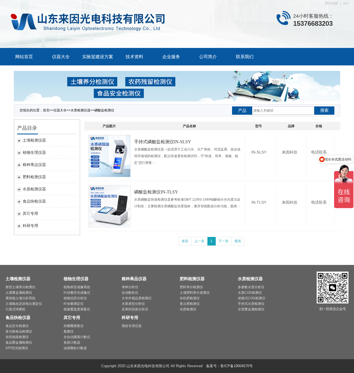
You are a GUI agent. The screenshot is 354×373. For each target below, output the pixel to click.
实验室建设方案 (97, 56)
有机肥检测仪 (190, 298)
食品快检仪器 (18, 317)
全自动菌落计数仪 (77, 337)
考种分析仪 (130, 287)
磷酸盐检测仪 (104, 110)
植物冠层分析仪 (75, 298)
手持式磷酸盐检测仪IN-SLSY (162, 141)
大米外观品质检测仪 (137, 298)
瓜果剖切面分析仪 (135, 309)
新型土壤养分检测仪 (20, 287)
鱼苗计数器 (72, 342)
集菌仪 (69, 331)
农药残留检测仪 (17, 337)
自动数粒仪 (130, 293)
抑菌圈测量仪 (74, 326)
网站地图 (331, 3)
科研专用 (130, 317)
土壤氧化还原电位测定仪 (24, 304)
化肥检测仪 (188, 309)
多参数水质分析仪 (251, 287)
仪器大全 (61, 56)
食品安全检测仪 (17, 326)
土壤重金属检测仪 (19, 293)
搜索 (324, 110)
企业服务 (171, 56)
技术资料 (134, 56)
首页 (185, 241)
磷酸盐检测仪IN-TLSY (156, 192)
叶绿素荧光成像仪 (77, 293)
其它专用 (72, 317)
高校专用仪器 (132, 326)
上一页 (199, 241)
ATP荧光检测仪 (17, 348)
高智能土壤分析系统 (20, 298)
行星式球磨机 (15, 309)
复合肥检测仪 (190, 304)
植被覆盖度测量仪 (77, 309)
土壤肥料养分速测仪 (195, 293)
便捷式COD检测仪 (251, 298)
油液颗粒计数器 (75, 348)
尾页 (238, 241)
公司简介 (208, 56)
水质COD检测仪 (250, 293)
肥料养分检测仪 (191, 287)
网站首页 (24, 56)
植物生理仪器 (76, 278)
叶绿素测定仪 (74, 304)
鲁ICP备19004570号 (236, 366)
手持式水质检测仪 (251, 304)
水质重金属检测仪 (251, 309)
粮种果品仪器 (134, 278)
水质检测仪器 (80, 110)
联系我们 (245, 56)
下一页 (223, 241)
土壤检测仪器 (18, 278)
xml (345, 3)
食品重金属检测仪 (19, 342)
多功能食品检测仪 (19, 331)
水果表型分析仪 (133, 304)
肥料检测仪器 (192, 278)
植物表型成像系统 (77, 287)
